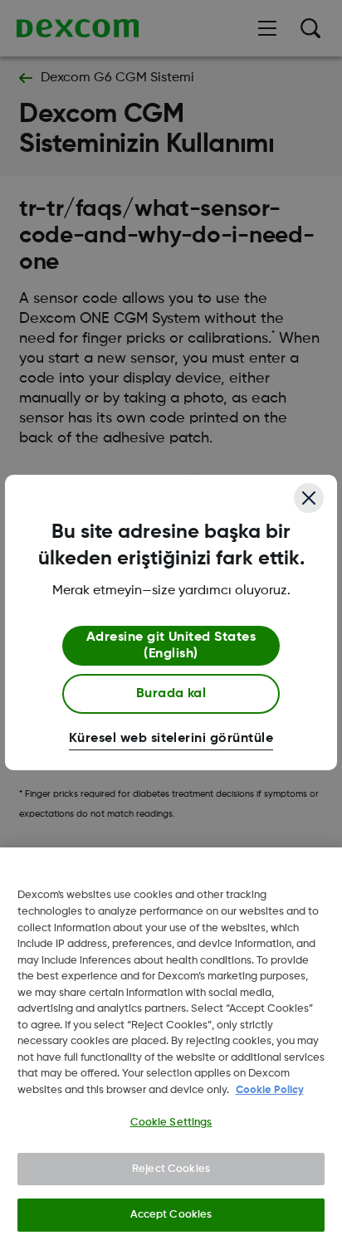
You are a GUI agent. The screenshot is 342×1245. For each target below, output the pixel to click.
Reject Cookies (171, 1169)
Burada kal (171, 694)
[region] (171, 1046)
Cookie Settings (171, 1122)
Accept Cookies (171, 1214)
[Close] (309, 498)
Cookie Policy (270, 1090)
